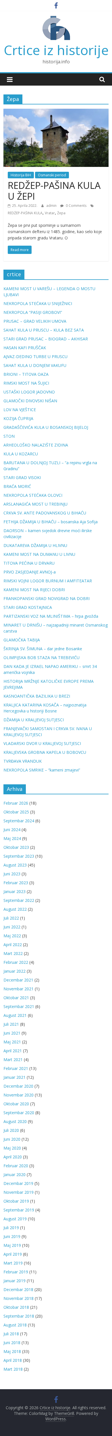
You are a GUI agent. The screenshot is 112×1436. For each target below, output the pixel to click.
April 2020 (12, 1157)
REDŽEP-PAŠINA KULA (25, 213)
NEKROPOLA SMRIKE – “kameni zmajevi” (41, 770)
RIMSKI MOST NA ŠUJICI (26, 383)
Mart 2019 (13, 1263)
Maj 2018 (12, 1351)
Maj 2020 (12, 1148)
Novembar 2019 (18, 1192)
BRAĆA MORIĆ (17, 486)
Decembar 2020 (18, 1086)
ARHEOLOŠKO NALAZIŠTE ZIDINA (35, 445)
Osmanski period (52, 175)
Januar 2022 (14, 971)
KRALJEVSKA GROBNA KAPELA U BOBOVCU (44, 752)
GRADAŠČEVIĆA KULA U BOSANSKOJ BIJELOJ (45, 427)
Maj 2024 (12, 838)
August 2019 (15, 1218)
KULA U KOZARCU (20, 454)
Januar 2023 (14, 891)
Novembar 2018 (18, 1298)
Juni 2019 (11, 1236)
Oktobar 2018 (16, 1307)
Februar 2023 (15, 882)
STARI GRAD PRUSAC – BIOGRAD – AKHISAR (45, 339)
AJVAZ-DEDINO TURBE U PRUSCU (35, 356)
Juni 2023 (11, 873)
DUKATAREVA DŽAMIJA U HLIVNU (35, 545)
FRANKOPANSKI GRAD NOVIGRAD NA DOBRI (46, 598)
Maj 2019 (12, 1245)
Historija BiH (21, 175)
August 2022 (15, 909)
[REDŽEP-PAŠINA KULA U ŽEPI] (56, 112)
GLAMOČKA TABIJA (21, 640)
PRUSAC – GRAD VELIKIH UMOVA (34, 321)
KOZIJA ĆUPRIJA (18, 418)
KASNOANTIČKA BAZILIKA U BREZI (36, 696)
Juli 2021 (11, 1024)
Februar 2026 (15, 803)
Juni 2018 (11, 1342)
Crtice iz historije (56, 50)
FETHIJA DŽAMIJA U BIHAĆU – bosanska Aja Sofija (50, 521)
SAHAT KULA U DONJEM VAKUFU (34, 365)
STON (9, 436)
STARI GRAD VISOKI (22, 477)
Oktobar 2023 (16, 847)
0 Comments (75, 205)
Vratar (50, 213)
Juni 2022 (11, 927)
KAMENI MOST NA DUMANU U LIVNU (39, 554)
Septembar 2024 (18, 820)
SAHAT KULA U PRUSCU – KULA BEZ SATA (43, 330)
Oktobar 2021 (16, 997)
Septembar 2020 (18, 1112)
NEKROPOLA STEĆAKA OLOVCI (32, 495)
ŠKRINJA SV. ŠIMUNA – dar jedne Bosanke (42, 648)
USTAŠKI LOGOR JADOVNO (29, 392)
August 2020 (15, 1121)
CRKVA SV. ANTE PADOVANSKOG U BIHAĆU (44, 513)
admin (51, 205)
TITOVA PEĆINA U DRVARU (29, 563)
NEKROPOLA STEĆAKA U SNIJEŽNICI (37, 303)
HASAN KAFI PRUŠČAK (24, 347)
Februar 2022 (15, 962)
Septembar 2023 (18, 856)
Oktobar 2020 (16, 1103)
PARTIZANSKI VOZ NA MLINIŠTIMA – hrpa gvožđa (50, 616)
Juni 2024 (11, 829)
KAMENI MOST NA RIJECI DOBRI (34, 589)
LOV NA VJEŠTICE (19, 409)
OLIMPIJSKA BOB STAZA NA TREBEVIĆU (41, 657)
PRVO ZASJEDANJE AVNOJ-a (29, 572)
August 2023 (15, 865)
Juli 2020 (11, 1130)
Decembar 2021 (18, 980)
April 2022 (12, 944)
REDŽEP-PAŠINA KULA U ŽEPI (54, 190)
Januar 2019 (14, 1280)
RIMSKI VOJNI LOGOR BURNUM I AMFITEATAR (47, 580)
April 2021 (12, 1050)
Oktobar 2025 (16, 812)
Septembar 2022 (18, 900)
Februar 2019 (15, 1272)
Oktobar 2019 (16, 1201)
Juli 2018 (11, 1333)
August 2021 (15, 1015)
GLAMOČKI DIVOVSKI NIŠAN (30, 400)
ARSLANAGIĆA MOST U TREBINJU (35, 504)
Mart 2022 (13, 953)
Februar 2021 (15, 1068)
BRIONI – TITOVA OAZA (26, 374)
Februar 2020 (15, 1165)
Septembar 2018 (18, 1316)
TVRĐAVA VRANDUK (22, 761)
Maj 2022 (12, 935)
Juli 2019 (11, 1227)
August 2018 (15, 1325)
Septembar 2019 (18, 1210)
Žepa (61, 213)
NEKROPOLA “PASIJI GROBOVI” (32, 312)
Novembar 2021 (18, 988)
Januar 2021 (14, 1077)
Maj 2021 (12, 1042)
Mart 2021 (13, 1059)
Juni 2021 (11, 1033)
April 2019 (12, 1254)
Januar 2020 (14, 1174)
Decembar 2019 (18, 1183)
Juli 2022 (11, 918)
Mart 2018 (13, 1369)
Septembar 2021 (18, 1006)
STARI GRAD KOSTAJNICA (27, 607)
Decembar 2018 (18, 1289)
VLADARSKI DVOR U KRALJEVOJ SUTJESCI (42, 743)
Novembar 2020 (18, 1095)
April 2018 (12, 1360)
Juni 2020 (11, 1139)
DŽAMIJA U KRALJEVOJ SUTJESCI (33, 719)
